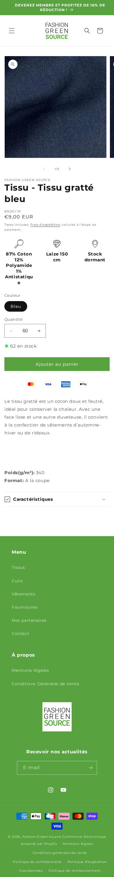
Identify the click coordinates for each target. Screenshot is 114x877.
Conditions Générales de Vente (45, 683)
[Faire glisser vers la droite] (69, 169)
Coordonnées (31, 871)
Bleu (16, 306)
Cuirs (17, 580)
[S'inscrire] (90, 768)
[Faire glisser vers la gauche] (44, 169)
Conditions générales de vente (60, 853)
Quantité (13, 319)
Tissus (18, 567)
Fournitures (25, 607)
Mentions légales (30, 670)
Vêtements (23, 594)
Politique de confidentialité (37, 862)
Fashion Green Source (41, 837)
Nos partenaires (29, 620)
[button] (11, 30)
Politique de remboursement (74, 871)
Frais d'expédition (45, 225)
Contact (20, 633)
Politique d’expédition (87, 862)
